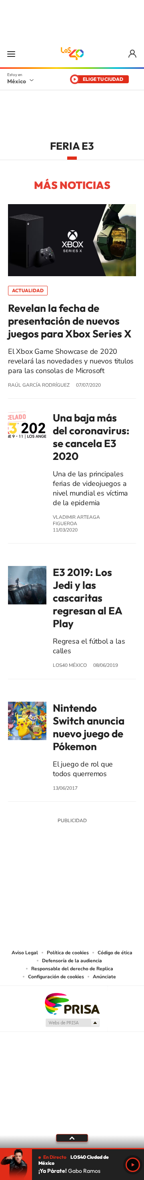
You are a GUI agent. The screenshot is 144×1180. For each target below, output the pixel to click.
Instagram (64, 879)
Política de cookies (68, 952)
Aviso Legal (25, 952)
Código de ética (115, 952)
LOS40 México (72, 53)
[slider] (72, 1148)
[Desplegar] (72, 1138)
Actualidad (28, 290)
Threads (112, 879)
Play (132, 1164)
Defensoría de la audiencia (72, 960)
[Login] (133, 54)
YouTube (48, 879)
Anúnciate (104, 976)
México (16, 81)
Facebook (80, 879)
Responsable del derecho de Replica (72, 968)
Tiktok (32, 879)
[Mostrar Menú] (11, 53)
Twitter (96, 879)
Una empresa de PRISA (72, 1003)
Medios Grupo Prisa (72, 1022)
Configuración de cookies (56, 976)
